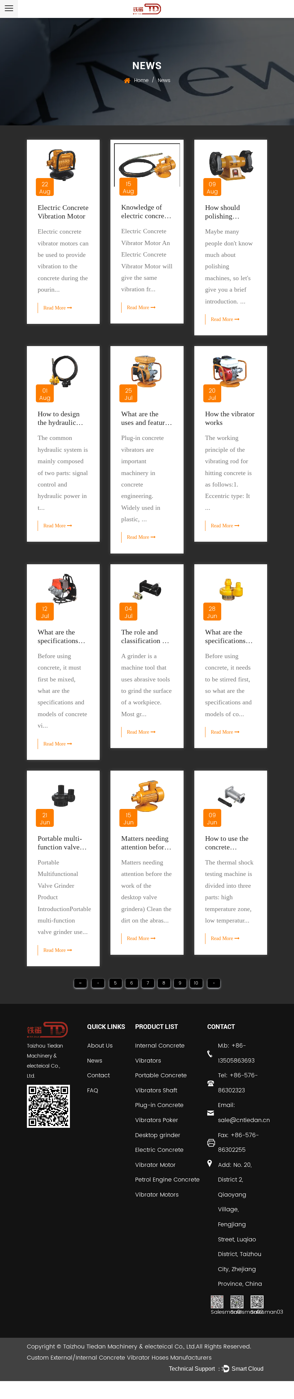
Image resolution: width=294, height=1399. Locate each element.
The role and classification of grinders (144, 640)
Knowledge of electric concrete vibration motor (145, 215)
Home (141, 80)
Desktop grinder (157, 1135)
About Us (100, 1045)
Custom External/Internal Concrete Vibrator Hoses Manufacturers (119, 1357)
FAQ (92, 1090)
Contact (98, 1075)
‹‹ (80, 983)
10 (196, 983)
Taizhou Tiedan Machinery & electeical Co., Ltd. (129, 1346)
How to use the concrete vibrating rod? (226, 846)
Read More (55, 308)
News (94, 1060)
